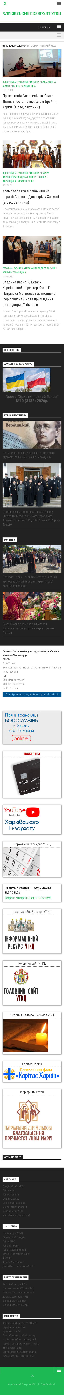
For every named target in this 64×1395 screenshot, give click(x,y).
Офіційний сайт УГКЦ (14, 1186)
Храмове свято (26, 181)
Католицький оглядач (14, 1237)
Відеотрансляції (19, 81)
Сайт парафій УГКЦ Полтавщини (19, 1351)
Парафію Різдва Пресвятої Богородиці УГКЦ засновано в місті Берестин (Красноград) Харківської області (30, 581)
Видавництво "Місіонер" (16, 1304)
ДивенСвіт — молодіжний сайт (18, 1266)
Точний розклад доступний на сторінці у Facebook (32, 694)
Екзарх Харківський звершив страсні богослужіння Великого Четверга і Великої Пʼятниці (28, 628)
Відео (6, 81)
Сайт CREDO (9, 1241)
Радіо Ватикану (10, 1245)
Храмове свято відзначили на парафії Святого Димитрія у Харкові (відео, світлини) (31, 196)
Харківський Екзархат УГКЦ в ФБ (20, 1323)
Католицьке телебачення (16, 1253)
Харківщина (29, 86)
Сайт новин (9, 1190)
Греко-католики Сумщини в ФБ (18, 1355)
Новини (16, 86)
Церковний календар (14, 1202)
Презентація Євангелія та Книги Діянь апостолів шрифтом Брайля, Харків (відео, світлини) (30, 101)
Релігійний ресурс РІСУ (15, 1284)
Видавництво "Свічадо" (15, 1300)
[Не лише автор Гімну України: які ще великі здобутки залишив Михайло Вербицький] (32, 435)
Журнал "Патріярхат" (13, 1262)
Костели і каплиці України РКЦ (18, 1288)
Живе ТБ (7, 1258)
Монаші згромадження (15, 1206)
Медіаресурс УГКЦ (13, 1233)
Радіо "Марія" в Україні (14, 1249)
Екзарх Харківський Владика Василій (34, 268)
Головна (34, 81)
